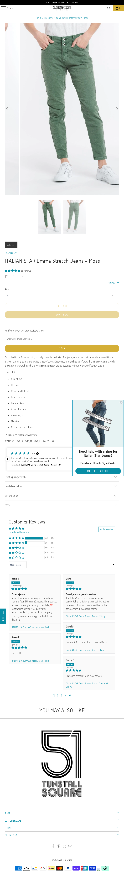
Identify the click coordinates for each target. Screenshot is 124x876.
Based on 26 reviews (19, 532)
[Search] (109, 8)
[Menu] (1, 8)
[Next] (116, 109)
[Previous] (7, 109)
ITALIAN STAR (11, 252)
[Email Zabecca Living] (70, 847)
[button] (12, 270)
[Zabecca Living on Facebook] (53, 847)
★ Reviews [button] (3, 616)
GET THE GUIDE (98, 471)
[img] (34, 589)
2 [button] (57, 695)
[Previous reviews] (7, 459)
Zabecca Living (65, 859)
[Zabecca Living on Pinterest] (59, 847)
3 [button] (61, 695)
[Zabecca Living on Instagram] (64, 847)
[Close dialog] (121, 402)
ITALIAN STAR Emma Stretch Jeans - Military (85, 616)
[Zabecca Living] (62, 8)
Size (7, 289)
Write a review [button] (107, 529)
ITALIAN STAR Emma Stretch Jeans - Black (30, 627)
